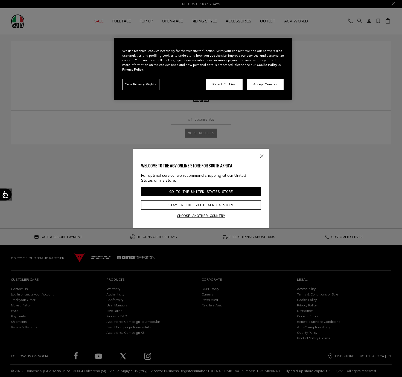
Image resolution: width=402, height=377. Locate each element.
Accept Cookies (265, 84)
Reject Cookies (224, 84)
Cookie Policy (267, 65)
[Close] (261, 155)
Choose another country (201, 215)
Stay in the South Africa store (201, 204)
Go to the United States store (201, 191)
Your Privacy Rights (140, 84)
